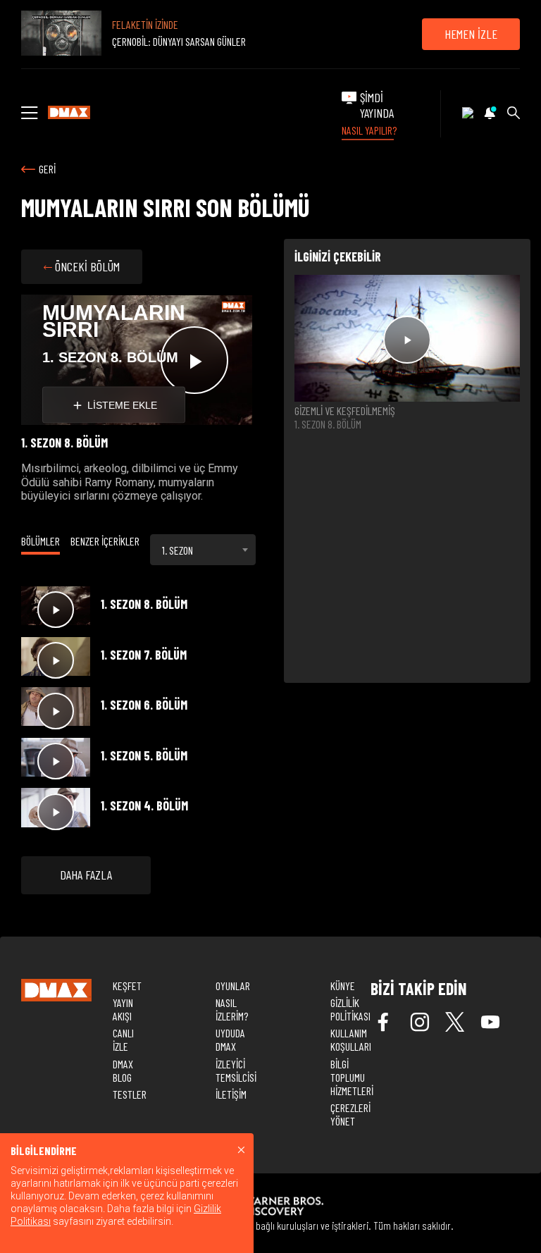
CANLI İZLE (123, 1039)
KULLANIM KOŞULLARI (350, 1039)
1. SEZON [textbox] (177, 550)
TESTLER (130, 1094)
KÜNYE (342, 985)
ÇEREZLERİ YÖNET (350, 1114)
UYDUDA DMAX (230, 1039)
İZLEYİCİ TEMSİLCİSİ (236, 1070)
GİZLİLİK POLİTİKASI (350, 1009)
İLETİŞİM (231, 1094)
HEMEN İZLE (470, 34)
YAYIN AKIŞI (123, 1009)
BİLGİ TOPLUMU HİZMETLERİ (351, 1077)
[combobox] (203, 549)
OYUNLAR (233, 985)
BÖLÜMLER (40, 541)
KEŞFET (127, 985)
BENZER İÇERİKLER (104, 541)
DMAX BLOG (123, 1070)
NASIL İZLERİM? (232, 1009)
